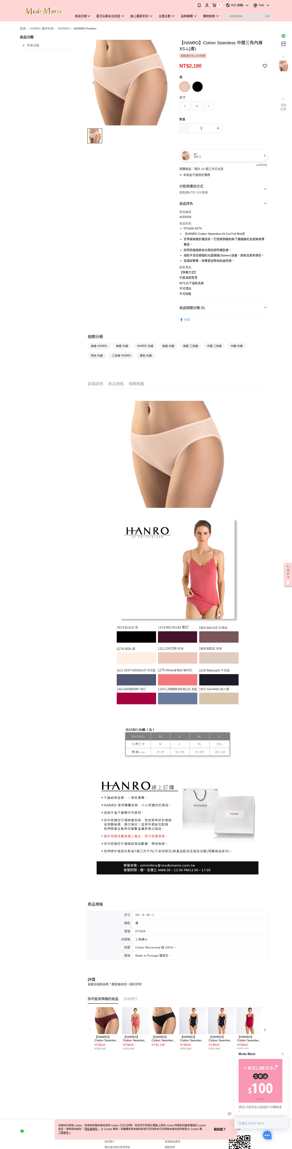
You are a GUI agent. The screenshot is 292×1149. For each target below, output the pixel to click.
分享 (187, 319)
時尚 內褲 (97, 355)
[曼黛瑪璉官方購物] (43, 11)
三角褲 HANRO (121, 355)
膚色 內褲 (146, 355)
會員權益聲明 (172, 1141)
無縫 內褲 (168, 346)
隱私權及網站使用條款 (117, 1147)
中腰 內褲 (237, 346)
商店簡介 (110, 1141)
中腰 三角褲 (214, 346)
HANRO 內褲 (145, 346)
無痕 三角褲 (190, 346)
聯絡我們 (170, 1147)
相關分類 (95, 337)
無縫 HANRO (99, 346)
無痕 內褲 (122, 346)
